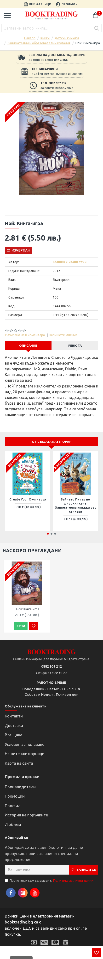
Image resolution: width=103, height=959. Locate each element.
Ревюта (75, 345)
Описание (28, 345)
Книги (45, 38)
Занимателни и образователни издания (38, 43)
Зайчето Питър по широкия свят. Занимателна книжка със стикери (75, 505)
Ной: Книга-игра (27, 609)
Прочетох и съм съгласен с (51, 880)
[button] (48, 534)
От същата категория (51, 441)
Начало (29, 38)
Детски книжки (67, 38)
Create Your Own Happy (27, 499)
